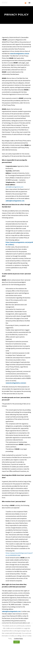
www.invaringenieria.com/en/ (16, 383)
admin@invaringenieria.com (14, 187)
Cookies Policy (18, 638)
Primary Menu (29, 2)
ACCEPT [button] (16, 642)
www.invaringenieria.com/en (19, 53)
